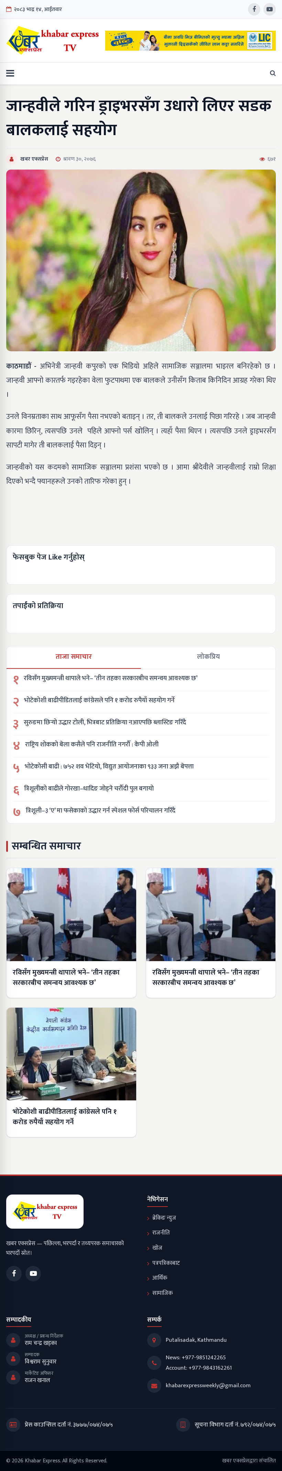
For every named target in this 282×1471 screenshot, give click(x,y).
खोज (157, 1248)
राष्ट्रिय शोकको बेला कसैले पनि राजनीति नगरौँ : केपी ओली (92, 745)
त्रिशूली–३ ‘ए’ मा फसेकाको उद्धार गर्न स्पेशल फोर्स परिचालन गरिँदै (100, 811)
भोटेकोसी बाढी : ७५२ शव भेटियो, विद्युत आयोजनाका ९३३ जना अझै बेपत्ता (109, 767)
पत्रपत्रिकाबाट (166, 1263)
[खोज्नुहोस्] (270, 73)
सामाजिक (162, 1293)
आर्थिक (159, 1278)
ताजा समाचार (74, 657)
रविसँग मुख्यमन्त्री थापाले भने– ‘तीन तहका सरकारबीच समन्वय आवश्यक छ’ (110, 679)
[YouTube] (269, 9)
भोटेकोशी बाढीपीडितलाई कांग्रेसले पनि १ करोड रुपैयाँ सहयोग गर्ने (99, 701)
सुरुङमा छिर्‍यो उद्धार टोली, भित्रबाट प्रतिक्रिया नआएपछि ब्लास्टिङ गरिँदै (105, 723)
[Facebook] (254, 9)
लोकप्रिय (208, 657)
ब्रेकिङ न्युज (164, 1218)
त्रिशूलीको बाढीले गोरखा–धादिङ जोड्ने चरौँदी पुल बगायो (89, 789)
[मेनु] (10, 73)
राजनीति (161, 1233)
